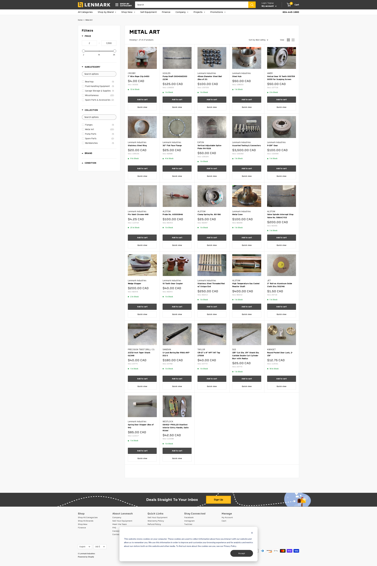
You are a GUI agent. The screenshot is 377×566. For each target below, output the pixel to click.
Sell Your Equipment (122, 521)
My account (268, 6)
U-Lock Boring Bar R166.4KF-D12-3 (176, 354)
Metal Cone (237, 214)
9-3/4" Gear (272, 145)
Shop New (127, 12)
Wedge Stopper (134, 283)
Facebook (189, 518)
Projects (198, 12)
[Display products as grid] (288, 40)
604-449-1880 (291, 12)
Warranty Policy (156, 521)
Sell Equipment (148, 12)
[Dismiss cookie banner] (252, 533)
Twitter (188, 524)
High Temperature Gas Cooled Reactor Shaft (245, 285)
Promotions (217, 12)
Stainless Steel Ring (137, 145)
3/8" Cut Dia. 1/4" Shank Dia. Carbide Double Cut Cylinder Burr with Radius (245, 356)
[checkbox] (99, 81)
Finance (166, 12)
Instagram (189, 521)
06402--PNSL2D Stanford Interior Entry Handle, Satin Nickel (176, 428)
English (82, 547)
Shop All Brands (85, 521)
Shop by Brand (106, 12)
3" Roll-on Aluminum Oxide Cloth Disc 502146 (279, 285)
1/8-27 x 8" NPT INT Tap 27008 (208, 354)
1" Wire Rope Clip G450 (138, 76)
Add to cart (142, 99)
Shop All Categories (88, 518)
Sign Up (218, 499)
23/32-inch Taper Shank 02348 (139, 354)
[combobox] (191, 4)
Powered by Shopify (86, 557)
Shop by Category (125, 5)
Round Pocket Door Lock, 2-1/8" (280, 354)
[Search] (252, 4)
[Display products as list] (293, 40)
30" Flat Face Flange (172, 145)
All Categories (85, 12)
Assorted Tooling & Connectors (246, 145)
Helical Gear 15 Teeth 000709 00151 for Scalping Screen (281, 77)
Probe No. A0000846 (173, 214)
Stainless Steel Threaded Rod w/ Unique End (211, 285)
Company (181, 12)
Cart (224, 521)
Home (80, 20)
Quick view (142, 107)
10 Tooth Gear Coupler (173, 283)
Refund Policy (154, 524)
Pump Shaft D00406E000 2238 (175, 77)
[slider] (83, 50)
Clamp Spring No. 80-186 (209, 214)
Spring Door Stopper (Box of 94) (141, 426)
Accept (241, 553)
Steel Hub (236, 76)
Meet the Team (119, 524)
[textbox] (89, 43)
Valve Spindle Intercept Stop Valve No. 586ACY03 (280, 215)
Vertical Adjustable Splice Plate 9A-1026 (209, 147)
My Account (227, 518)
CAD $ (97, 547)
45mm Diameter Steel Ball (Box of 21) (209, 77)
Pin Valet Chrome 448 (138, 214)
